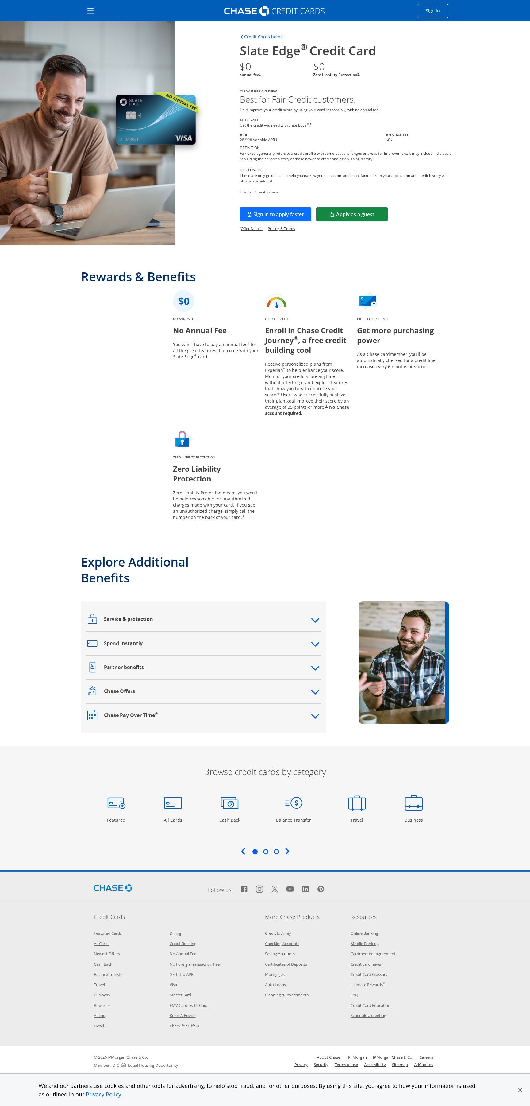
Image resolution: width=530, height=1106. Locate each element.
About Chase (328, 1057)
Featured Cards (108, 933)
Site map (400, 1064)
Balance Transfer (293, 820)
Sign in (437, 10)
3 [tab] (276, 851)
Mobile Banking (365, 943)
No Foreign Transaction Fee (195, 964)
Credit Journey (278, 933)
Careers (426, 1057)
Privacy (301, 1064)
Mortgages (275, 974)
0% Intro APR (182, 974)
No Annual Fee (183, 953)
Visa (173, 984)
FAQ (354, 995)
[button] (520, 1090)
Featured (117, 820)
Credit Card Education (370, 1005)
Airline (99, 1015)
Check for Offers (184, 1026)
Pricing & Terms (281, 228)
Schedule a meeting (368, 1015)
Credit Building (183, 943)
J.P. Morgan (356, 1057)
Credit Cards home (263, 37)
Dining (175, 933)
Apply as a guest (362, 216)
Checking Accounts (282, 943)
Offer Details (252, 228)
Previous (243, 851)
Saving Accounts (280, 953)
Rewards (101, 1005)
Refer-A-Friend (183, 1015)
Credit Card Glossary (369, 974)
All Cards (174, 820)
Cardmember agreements (374, 953)
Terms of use (346, 1064)
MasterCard (180, 995)
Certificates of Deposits (286, 964)
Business (414, 820)
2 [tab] (265, 851)
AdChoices (423, 1064)
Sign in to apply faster (282, 216)
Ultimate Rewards (368, 984)
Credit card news (366, 964)
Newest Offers (107, 953)
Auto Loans (275, 984)
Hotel (99, 1026)
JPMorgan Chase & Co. (393, 1057)
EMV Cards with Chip (188, 1005)
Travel (359, 820)
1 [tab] (255, 851)
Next (287, 851)
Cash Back (229, 820)
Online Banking (364, 933)
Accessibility (375, 1064)
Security (321, 1064)
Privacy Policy (103, 1094)
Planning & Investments (287, 995)
